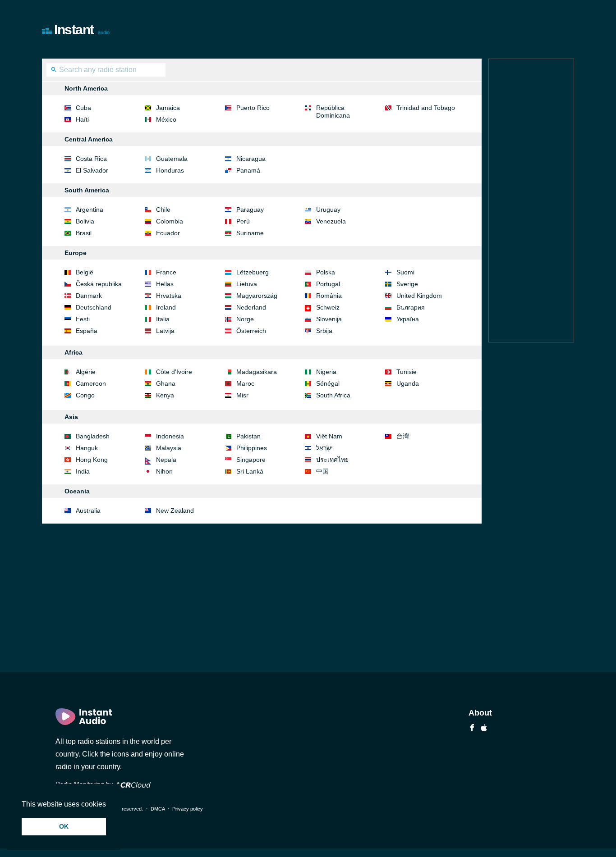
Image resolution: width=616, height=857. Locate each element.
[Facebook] (472, 729)
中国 (322, 471)
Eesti (83, 319)
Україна (407, 319)
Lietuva (246, 283)
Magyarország (256, 295)
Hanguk (87, 447)
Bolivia (85, 221)
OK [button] (64, 826)
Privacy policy (187, 808)
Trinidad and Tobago (425, 107)
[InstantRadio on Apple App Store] (483, 729)
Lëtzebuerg (252, 272)
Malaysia (168, 447)
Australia (88, 510)
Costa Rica (91, 158)
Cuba (83, 107)
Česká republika (99, 283)
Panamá (248, 170)
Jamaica (168, 107)
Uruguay (328, 209)
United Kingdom (419, 295)
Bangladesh (93, 436)
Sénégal (328, 383)
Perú (243, 221)
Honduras (170, 170)
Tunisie (406, 371)
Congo (85, 395)
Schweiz (328, 307)
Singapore (251, 459)
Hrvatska (168, 295)
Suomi (405, 272)
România (329, 295)
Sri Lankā (249, 471)
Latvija (165, 330)
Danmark (89, 295)
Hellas (165, 283)
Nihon (164, 471)
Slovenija (329, 319)
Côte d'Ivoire (174, 371)
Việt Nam (329, 436)
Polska (325, 272)
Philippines (251, 447)
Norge (245, 319)
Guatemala (172, 158)
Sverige (407, 283)
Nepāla (166, 459)
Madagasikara (256, 371)
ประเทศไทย (332, 459)
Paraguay (250, 209)
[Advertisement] (410, 29)
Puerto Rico (253, 107)
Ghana (165, 383)
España (86, 330)
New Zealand (175, 510)
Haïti (82, 119)
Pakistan (248, 436)
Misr (242, 395)
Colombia (169, 221)
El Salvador (92, 170)
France (166, 272)
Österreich (251, 330)
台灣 (402, 436)
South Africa (333, 395)
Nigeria (326, 371)
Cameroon (91, 383)
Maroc (245, 383)
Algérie (86, 371)
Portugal (328, 283)
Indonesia (170, 436)
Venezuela (331, 221)
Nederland (251, 307)
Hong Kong (92, 459)
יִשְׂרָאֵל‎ (324, 447)
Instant (82, 29)
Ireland (166, 307)
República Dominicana (333, 111)
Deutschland (93, 307)
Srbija (324, 330)
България (410, 307)
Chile (163, 209)
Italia (163, 319)
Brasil (84, 233)
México (166, 119)
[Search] (54, 70)
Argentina (89, 209)
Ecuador (168, 233)
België (84, 272)
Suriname (250, 233)
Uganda (407, 383)
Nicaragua (251, 158)
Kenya (165, 395)
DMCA (158, 808)
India (83, 471)
